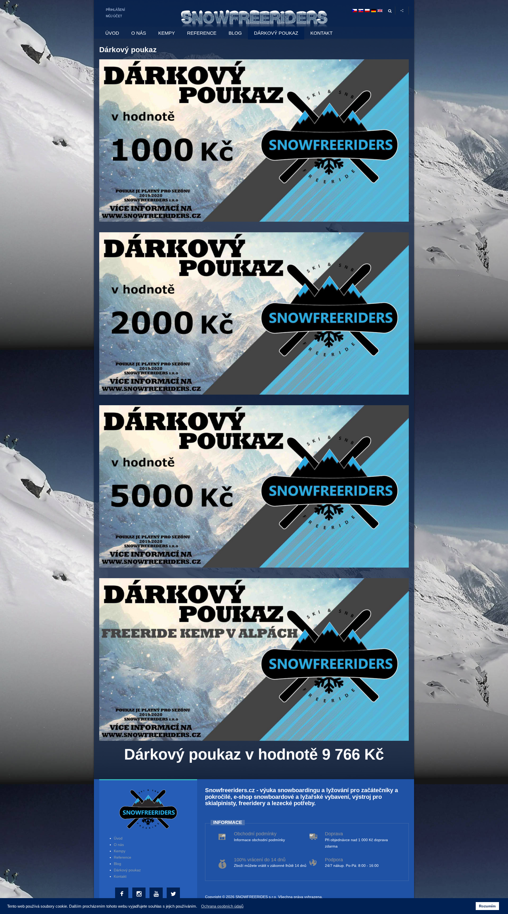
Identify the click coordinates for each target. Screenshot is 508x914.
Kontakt (120, 876)
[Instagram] (139, 894)
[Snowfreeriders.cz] (254, 17)
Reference (122, 857)
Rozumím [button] (487, 906)
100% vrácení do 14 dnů (259, 859)
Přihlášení (115, 10)
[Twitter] (174, 894)
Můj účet (114, 16)
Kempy (119, 851)
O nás (119, 844)
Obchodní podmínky (255, 833)
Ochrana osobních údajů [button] (222, 906)
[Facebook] (122, 894)
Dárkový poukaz (127, 870)
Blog (117, 864)
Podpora (334, 859)
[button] (198, 907)
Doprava (334, 833)
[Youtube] (156, 894)
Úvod (118, 838)
